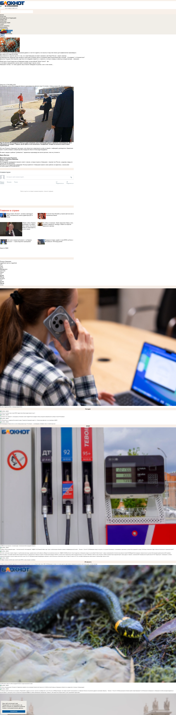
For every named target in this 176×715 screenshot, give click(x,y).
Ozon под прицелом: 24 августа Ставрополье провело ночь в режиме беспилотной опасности (23, 687)
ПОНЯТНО (13, 711)
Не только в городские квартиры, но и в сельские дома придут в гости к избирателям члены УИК (23, 564)
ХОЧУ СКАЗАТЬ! (4, 26)
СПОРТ (2, 24)
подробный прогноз (5, 263)
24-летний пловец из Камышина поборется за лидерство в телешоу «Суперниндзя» (65, 687)
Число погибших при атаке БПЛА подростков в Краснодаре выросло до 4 (18, 413)
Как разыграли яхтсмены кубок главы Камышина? (130, 690)
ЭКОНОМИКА (4, 27)
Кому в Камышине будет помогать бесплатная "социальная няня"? (159, 549)
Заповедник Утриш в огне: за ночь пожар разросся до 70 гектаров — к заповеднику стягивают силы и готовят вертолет (28, 423)
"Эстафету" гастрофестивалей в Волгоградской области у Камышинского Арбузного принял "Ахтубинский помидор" (28, 554)
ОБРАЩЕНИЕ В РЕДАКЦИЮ (8, 18)
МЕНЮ (2, 15)
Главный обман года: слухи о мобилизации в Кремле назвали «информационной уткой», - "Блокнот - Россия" (62, 549)
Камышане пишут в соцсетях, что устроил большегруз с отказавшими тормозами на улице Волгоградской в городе (115, 549)
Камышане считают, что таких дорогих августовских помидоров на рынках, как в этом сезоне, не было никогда (72, 564)
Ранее (16, 182)
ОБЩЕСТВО (3, 19)
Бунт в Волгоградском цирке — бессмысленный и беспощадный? (17, 549)
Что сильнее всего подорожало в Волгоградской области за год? (71, 554)
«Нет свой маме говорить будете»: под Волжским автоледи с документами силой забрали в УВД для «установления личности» (30, 552)
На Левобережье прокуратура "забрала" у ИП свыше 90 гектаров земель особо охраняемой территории (56, 692)
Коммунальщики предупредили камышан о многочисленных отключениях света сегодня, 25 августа (53, 556)
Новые (2, 182)
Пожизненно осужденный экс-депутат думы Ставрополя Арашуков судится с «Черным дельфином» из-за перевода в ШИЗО (29, 420)
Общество (3, 84)
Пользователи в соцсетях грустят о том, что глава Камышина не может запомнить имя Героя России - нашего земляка (33, 56)
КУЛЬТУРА (3, 16)
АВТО (9, 32)
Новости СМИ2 (4, 248)
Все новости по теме (6, 54)
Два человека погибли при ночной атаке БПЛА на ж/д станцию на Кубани (18, 559)
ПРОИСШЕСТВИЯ (5, 22)
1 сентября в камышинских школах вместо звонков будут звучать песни (93, 556)
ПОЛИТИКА (3, 21)
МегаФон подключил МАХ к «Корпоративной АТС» (11, 406)
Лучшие (9, 182)
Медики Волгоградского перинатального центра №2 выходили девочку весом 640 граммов (150, 552)
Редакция (2, 36)
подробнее (14, 263)
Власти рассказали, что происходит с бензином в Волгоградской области (18, 545)
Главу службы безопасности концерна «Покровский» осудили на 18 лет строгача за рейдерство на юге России (27, 690)
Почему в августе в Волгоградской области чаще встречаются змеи (17, 683)
